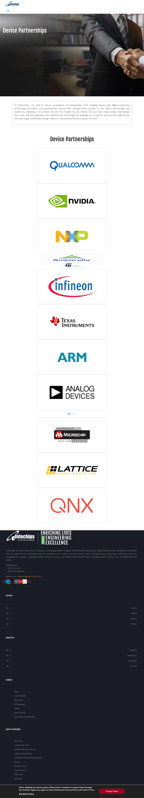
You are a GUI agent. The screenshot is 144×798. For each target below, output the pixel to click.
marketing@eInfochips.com (29, 576)
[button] (8, 11)
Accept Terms (112, 791)
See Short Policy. (26, 794)
